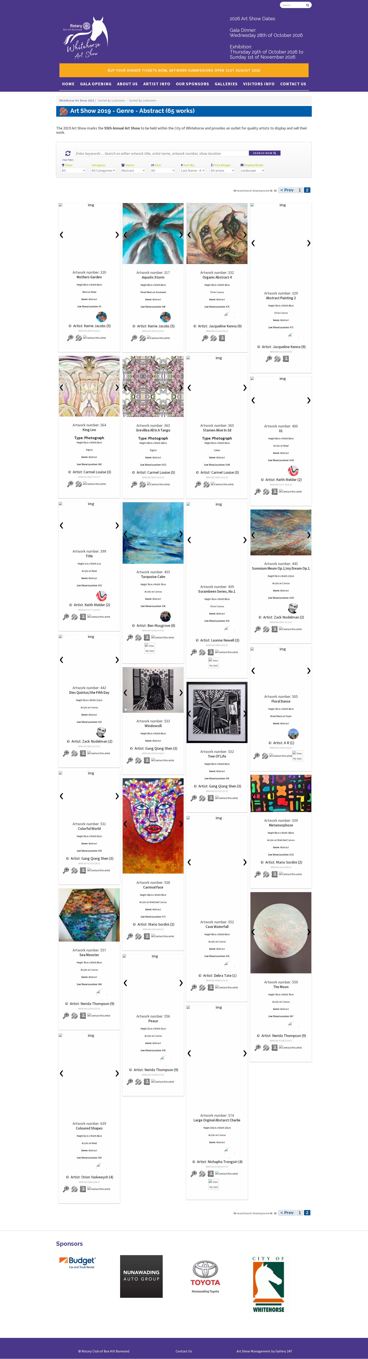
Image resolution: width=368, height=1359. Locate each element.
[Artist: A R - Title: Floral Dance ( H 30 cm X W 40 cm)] (280, 649)
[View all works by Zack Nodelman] (281, 608)
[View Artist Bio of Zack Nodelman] (274, 629)
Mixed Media (147, 292)
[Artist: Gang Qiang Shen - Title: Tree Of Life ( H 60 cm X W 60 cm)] (217, 712)
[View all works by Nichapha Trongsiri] (217, 1152)
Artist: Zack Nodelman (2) (283, 617)
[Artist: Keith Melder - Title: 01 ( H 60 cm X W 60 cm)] (280, 378)
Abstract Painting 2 (281, 298)
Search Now (263, 153)
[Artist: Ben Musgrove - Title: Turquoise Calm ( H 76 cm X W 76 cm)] (153, 533)
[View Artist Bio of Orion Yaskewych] (83, 1189)
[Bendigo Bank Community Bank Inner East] (77, 1278)
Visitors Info (259, 83)
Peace (153, 1021)
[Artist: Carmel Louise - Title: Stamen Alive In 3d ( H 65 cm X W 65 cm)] (217, 358)
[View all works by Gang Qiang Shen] (138, 760)
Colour (217, 450)
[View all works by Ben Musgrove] (153, 616)
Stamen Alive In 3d (217, 430)
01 (281, 430)
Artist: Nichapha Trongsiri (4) (219, 1161)
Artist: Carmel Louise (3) (91, 471)
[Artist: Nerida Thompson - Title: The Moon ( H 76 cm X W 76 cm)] (280, 932)
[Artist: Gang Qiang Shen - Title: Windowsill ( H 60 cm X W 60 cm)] (153, 690)
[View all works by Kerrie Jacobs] (89, 317)
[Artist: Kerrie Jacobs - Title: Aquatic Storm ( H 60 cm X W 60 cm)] (153, 233)
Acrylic (276, 445)
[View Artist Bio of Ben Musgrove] (147, 637)
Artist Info (156, 83)
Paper (289, 716)
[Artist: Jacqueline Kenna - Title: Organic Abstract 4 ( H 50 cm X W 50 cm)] (217, 233)
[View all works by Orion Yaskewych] (89, 1168)
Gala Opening (96, 83)
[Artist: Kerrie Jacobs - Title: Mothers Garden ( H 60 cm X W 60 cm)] (89, 205)
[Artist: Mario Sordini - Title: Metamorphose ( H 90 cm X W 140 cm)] (280, 793)
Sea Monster (89, 954)
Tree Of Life (217, 756)
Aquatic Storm (153, 277)
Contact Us (293, 83)
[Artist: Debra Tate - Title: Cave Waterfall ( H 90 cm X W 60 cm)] (217, 818)
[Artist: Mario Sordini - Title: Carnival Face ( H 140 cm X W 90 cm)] (153, 826)
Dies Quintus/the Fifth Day (89, 692)
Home (68, 83)
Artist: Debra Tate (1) (219, 975)
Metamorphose (281, 825)
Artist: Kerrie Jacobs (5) (91, 325)
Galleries (226, 83)
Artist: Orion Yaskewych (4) (91, 1177)
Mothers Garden (89, 277)
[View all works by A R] (281, 734)
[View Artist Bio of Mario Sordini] (274, 874)
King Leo (89, 429)
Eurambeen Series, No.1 (217, 591)
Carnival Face (153, 887)
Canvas (220, 292)
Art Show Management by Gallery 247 (264, 1351)
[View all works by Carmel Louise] (79, 484)
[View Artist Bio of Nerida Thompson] (83, 1015)
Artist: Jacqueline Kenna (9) (219, 326)
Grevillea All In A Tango (153, 430)
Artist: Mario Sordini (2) (283, 862)
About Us (127, 83)
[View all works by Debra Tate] (217, 966)
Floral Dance (281, 701)
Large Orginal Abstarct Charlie (217, 1120)
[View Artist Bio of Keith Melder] (274, 491)
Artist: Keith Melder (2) (283, 479)
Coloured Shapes (89, 1128)
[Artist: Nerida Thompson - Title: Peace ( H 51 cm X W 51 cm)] (153, 956)
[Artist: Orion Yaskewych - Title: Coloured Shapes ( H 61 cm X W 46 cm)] (89, 1035)
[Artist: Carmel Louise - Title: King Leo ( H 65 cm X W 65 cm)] (89, 386)
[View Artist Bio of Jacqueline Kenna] (222, 338)
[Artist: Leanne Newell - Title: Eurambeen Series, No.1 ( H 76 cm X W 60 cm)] (217, 504)
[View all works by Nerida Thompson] (89, 994)
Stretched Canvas (286, 840)
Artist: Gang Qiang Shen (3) (155, 748)
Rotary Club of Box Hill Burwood (105, 1351)
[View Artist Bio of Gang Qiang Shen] (147, 760)
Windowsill (153, 725)
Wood (93, 291)
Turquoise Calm (153, 576)
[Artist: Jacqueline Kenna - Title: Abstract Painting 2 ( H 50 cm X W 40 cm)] (280, 205)
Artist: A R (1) (283, 742)
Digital (89, 449)
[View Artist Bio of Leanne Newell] (211, 652)
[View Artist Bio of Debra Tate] (211, 987)
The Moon (281, 986)
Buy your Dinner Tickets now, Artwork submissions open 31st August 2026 (184, 70)
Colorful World (89, 828)
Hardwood (161, 292)
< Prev (286, 190)
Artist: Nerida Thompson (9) (91, 1003)
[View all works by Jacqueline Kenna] (217, 317)
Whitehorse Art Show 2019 (77, 100)
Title (89, 556)
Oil (211, 292)
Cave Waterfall (217, 926)
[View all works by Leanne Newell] (217, 631)
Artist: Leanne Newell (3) (219, 640)
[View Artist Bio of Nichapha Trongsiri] (211, 1173)
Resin (85, 291)
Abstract (93, 299)
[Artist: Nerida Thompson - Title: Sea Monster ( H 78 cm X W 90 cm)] (89, 915)
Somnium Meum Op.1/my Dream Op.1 (281, 568)
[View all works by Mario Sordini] (266, 874)
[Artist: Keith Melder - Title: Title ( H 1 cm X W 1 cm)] (89, 504)
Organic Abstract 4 (217, 277)
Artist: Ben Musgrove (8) (155, 625)
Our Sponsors (192, 83)
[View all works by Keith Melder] (281, 470)
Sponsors (69, 1243)
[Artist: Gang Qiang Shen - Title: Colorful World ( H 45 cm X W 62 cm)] (89, 773)
